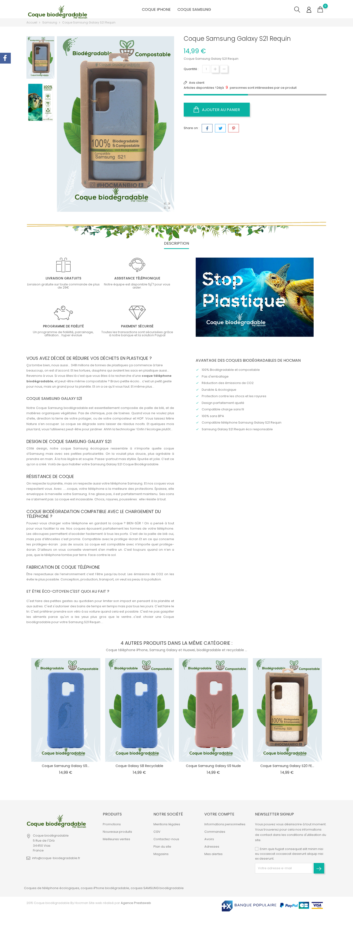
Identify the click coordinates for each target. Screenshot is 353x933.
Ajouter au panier (220, 109)
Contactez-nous (166, 839)
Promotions (112, 824)
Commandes (214, 831)
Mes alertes (213, 854)
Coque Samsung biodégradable (62, 408)
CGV (156, 831)
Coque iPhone (156, 9)
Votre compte (219, 814)
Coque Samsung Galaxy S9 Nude (213, 765)
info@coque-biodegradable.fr (56, 858)
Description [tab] (176, 243)
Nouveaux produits (117, 831)
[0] (320, 9)
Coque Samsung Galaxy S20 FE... (287, 765)
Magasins (161, 854)
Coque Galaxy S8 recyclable (139, 765)
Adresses (211, 846)
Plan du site (162, 846)
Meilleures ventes (116, 839)
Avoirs (209, 839)
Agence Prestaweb (135, 903)
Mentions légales (166, 824)
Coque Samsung (194, 9)
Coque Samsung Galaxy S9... (65, 765)
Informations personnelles (224, 824)
